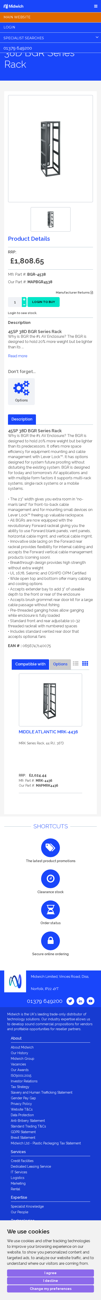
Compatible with (30, 664)
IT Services (19, 1172)
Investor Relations (24, 1081)
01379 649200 (18, 48)
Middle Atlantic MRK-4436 (48, 731)
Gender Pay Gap (23, 1098)
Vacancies (18, 1064)
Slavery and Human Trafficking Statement (41, 1092)
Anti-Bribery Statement (28, 1121)
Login (9, 27)
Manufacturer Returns (73, 292)
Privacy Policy (21, 1104)
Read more (17, 356)
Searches (24, 38)
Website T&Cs (22, 1109)
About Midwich (22, 1047)
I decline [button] (50, 1281)
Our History (19, 1053)
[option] (51, 219)
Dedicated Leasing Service (31, 1166)
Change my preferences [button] (50, 1289)
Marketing (18, 1183)
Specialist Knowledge (27, 1206)
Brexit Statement (23, 1137)
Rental (15, 1189)
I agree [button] (50, 1273)
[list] (75, 664)
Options (60, 664)
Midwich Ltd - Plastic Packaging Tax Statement (46, 1143)
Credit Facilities (22, 1161)
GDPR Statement (23, 1132)
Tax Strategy (20, 1087)
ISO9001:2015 (21, 1075)
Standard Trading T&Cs (28, 1126)
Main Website (17, 17)
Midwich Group (22, 1058)
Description (22, 419)
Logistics (17, 1178)
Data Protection (22, 1115)
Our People (19, 1212)
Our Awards (20, 1070)
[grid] (85, 664)
